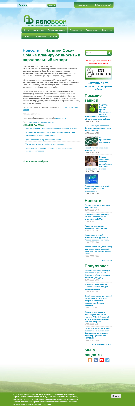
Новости (31, 50)
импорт (51, 122)
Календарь (107, 30)
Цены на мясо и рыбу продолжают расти (43, 139)
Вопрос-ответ (92, 30)
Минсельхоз (33, 122)
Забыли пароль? (103, 5)
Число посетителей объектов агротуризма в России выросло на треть (97, 237)
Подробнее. (46, 404)
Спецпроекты (76, 30)
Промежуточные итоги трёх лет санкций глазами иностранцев (97, 188)
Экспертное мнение (57, 30)
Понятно (116, 396)
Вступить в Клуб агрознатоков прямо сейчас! (98, 86)
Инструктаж (38, 30)
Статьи (53, 36)
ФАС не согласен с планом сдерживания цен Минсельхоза (51, 128)
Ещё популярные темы (102, 345)
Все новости (107, 261)
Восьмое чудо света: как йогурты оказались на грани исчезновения (98, 128)
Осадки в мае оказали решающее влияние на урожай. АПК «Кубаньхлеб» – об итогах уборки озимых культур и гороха (98, 317)
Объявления (40, 36)
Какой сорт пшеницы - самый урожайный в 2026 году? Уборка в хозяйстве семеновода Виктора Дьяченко (98, 300)
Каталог (27, 36)
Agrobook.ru (61, 118)
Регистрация (83, 5)
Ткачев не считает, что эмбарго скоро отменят (45, 144)
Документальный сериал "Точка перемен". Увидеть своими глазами (97, 286)
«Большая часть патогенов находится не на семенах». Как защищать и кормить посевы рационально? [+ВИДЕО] (97, 333)
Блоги (26, 30)
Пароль (23, 5)
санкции (43, 122)
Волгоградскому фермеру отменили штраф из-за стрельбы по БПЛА (97, 216)
